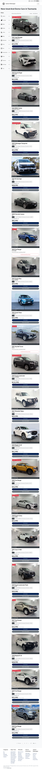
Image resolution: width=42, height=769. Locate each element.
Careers (34, 755)
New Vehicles (13, 753)
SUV (4, 753)
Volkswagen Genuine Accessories (27, 757)
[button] (38, 4)
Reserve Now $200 (25, 48)
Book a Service (20, 751)
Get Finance (25, 46)
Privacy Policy (35, 759)
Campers (4, 756)
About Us (34, 754)
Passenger (5, 754)
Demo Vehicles (13, 754)
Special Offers (13, 751)
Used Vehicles (13, 755)
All (3, 751)
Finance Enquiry (13, 756)
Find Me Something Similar (25, 254)
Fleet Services (13, 758)
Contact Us (35, 753)
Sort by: (31, 13)
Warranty (19, 753)
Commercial (5, 755)
